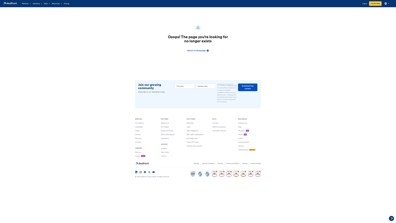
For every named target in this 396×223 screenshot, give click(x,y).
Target (137, 131)
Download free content (247, 87)
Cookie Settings (255, 163)
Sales (188, 127)
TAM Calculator (246, 150)
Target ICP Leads (192, 142)
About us (138, 152)
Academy (164, 148)
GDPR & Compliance (219, 127)
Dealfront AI (165, 123)
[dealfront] (10, 3)
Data (46, 4)
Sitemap (196, 163)
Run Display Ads (192, 138)
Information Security (219, 131)
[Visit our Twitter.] (149, 172)
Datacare (138, 138)
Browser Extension (167, 131)
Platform (25, 4)
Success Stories (243, 142)
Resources (56, 4)
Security (220, 163)
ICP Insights (165, 127)
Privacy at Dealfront (232, 163)
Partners (241, 146)
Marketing (190, 123)
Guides (240, 138)
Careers (140, 156)
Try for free (375, 3)
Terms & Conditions (208, 163)
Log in (364, 4)
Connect (138, 134)
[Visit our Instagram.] (140, 172)
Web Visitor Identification (195, 134)
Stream (242, 134)
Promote (138, 142)
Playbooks (243, 131)
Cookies (245, 163)
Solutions (36, 4)
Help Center (165, 152)
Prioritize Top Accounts (194, 146)
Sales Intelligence (192, 131)
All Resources (242, 123)
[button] (391, 218)
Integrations (165, 138)
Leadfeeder (139, 127)
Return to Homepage (196, 50)
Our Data (215, 123)
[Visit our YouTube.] (153, 172)
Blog (239, 127)
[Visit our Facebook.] (145, 172)
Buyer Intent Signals (167, 134)
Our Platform (139, 123)
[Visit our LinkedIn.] (136, 172)
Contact (163, 156)
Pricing (66, 4)
